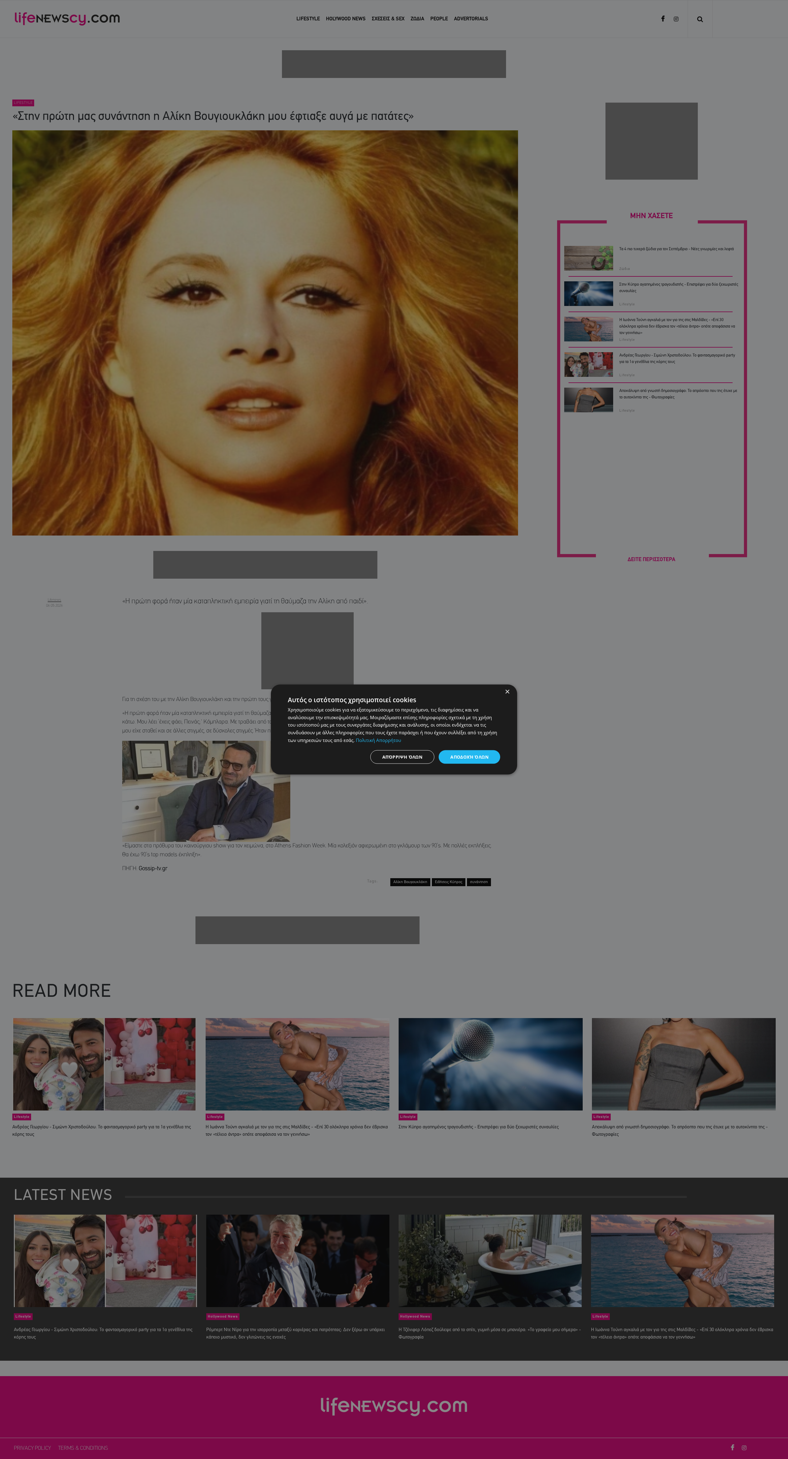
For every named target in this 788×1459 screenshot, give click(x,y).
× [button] (507, 691)
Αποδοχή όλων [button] (469, 757)
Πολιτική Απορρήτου (378, 740)
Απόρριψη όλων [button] (402, 757)
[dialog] (394, 729)
